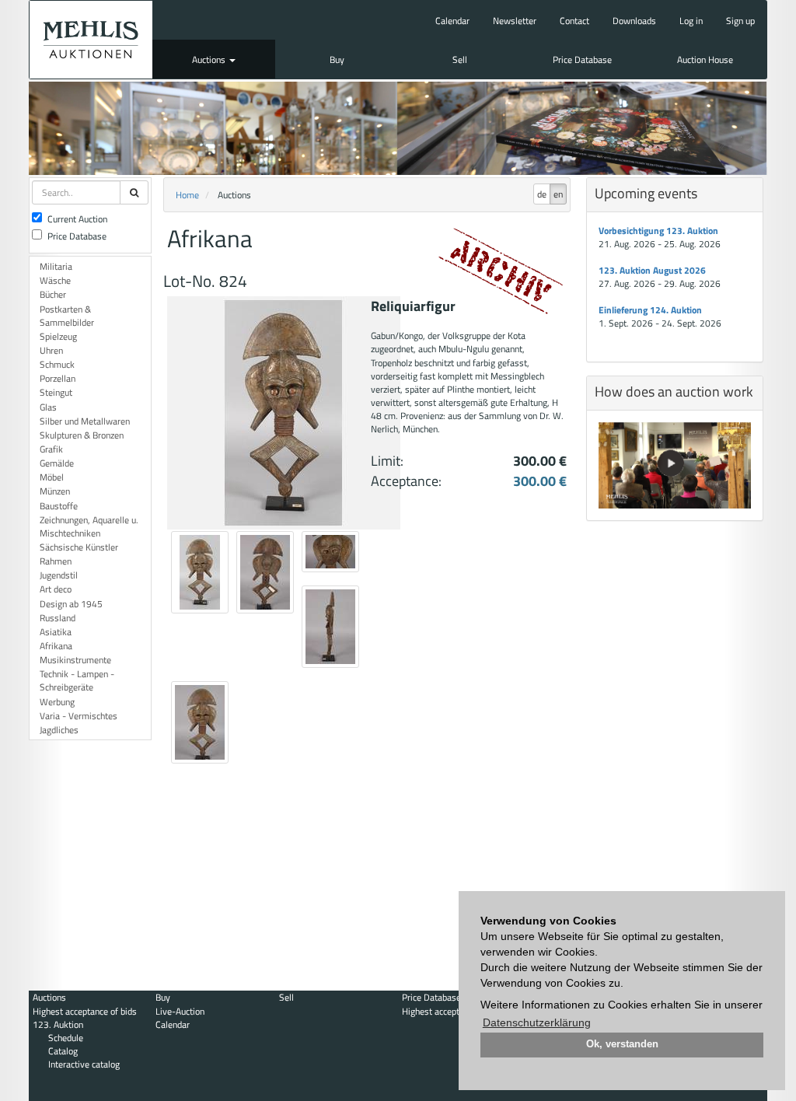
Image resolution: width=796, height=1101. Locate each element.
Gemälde (57, 463)
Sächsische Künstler (79, 547)
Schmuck (57, 364)
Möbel (52, 477)
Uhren (51, 350)
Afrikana (56, 645)
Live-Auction (179, 1011)
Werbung (57, 701)
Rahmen (56, 561)
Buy (337, 59)
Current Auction (77, 218)
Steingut (56, 392)
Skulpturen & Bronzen (82, 435)
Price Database (582, 59)
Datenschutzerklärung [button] (537, 1022)
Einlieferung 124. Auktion (650, 309)
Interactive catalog (84, 1064)
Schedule (65, 1037)
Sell (459, 59)
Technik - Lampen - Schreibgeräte (77, 680)
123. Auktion (58, 1024)
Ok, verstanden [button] (622, 1044)
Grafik (51, 449)
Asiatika (56, 631)
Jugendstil (59, 575)
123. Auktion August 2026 (652, 270)
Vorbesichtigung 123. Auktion (658, 230)
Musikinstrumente (75, 659)
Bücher (53, 294)
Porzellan (57, 378)
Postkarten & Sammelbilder (67, 316)
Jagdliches (59, 729)
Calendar (452, 20)
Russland (57, 617)
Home (187, 194)
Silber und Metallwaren (85, 421)
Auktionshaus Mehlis (91, 40)
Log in (691, 20)
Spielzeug (58, 336)
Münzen (55, 491)
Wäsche (55, 280)
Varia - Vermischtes (78, 715)
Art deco (56, 589)
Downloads (634, 20)
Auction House (705, 59)
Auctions (210, 59)
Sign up (740, 20)
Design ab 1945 (71, 603)
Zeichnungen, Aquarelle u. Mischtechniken (89, 526)
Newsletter (514, 20)
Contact (574, 20)
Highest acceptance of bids (85, 1011)
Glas (48, 407)
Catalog (63, 1050)
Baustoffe (59, 505)
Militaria (56, 266)
